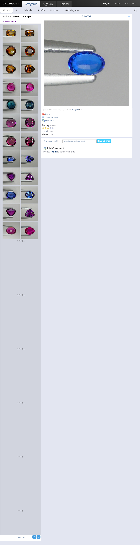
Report (48, 114)
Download (49, 120)
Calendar (28, 10)
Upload (64, 4)
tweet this (104, 140)
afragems (75, 109)
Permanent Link (50, 141)
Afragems (31, 4)
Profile (41, 10)
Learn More (131, 3)
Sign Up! (48, 4)
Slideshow (21, 537)
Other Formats (51, 117)
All (17, 10)
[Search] (135, 10)
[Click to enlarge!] (86, 63)
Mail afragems (72, 10)
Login (44, 131)
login (54, 151)
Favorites (54, 10)
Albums (6, 10)
